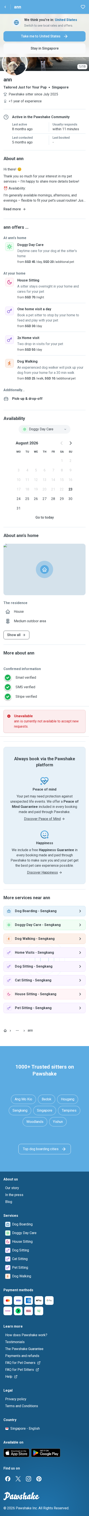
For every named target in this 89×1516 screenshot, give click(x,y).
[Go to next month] (70, 443)
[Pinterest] (39, 1478)
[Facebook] (7, 1478)
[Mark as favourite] (83, 7)
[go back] (5, 7)
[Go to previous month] (61, 443)
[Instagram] (28, 1478)
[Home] (5, 1030)
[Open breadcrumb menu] (17, 1030)
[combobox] (44, 429)
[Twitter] (18, 1478)
